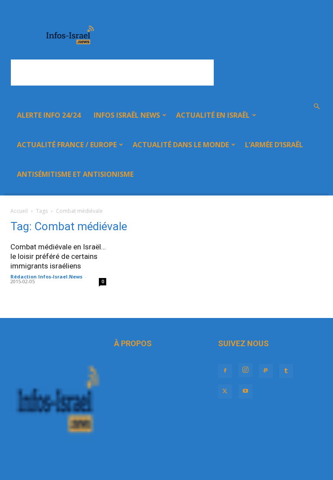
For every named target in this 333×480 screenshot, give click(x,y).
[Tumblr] (286, 371)
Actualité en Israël (213, 115)
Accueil (19, 211)
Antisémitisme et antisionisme (75, 174)
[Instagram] (245, 370)
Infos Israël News (127, 115)
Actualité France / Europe (67, 144)
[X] (225, 391)
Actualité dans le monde (181, 144)
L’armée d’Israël (274, 144)
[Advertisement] (112, 73)
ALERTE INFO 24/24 (49, 115)
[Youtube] (245, 391)
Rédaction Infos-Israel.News (46, 276)
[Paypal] (266, 371)
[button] (316, 106)
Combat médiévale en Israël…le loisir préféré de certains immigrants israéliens (58, 256)
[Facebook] (225, 371)
